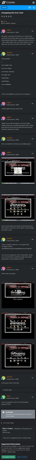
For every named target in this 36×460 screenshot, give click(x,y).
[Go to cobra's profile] (3, 31)
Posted (13, 32)
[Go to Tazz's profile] (3, 397)
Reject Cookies (22, 457)
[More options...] (32, 31)
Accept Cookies (9, 457)
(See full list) (6, 432)
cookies (14, 446)
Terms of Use (11, 452)
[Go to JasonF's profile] (3, 54)
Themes (13, 23)
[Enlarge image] (18, 170)
